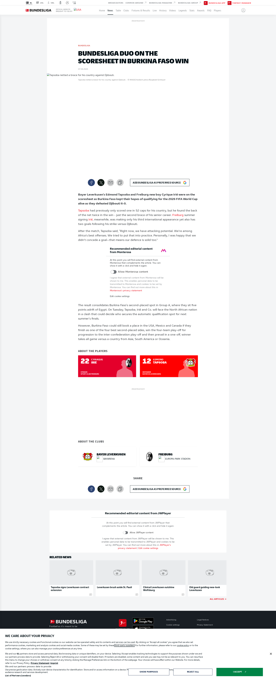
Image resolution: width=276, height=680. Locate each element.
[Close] (270, 653)
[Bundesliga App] (206, 3)
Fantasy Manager (241, 3)
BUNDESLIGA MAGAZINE (161, 2)
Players (217, 10)
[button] (242, 10)
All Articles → (218, 599)
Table (118, 10)
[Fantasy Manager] (229, 3)
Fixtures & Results (141, 10)
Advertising (171, 620)
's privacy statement (126, 290)
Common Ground (135, 2)
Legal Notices (203, 620)
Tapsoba (83, 210)
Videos (172, 10)
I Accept (237, 672)
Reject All (193, 672)
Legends (183, 10)
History (163, 10)
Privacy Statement (205, 625)
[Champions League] (67, 3)
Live (155, 10)
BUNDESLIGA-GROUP (188, 2)
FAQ (209, 10)
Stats (192, 10)
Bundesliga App (217, 3)
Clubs (126, 10)
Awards (201, 10)
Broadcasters (115, 2)
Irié (90, 219)
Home (102, 10)
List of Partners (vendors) (18, 676)
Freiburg (178, 215)
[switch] (114, 272)
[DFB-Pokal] (60, 3)
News (110, 10)
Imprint (54, 663)
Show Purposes (149, 672)
